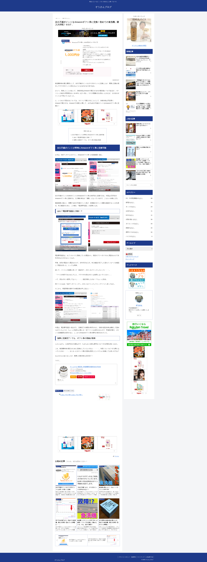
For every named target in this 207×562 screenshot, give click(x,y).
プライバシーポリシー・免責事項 (127, 557)
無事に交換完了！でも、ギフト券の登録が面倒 (87, 140)
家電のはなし (60, 390)
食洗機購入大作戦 (70, 390)
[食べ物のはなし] (137, 273)
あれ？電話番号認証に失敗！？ (83, 137)
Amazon (73, 376)
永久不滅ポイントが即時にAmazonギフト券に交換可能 (88, 134)
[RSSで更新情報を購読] (140, 315)
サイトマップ (129, 259)
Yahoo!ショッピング (89, 376)
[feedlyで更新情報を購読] (138, 315)
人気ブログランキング (131, 256)
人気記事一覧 (149, 557)
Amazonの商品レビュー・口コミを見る (81, 372)
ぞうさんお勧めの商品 (139, 45)
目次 (85, 131)
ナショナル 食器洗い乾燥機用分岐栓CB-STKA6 (85, 367)
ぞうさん (139, 305)
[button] (151, 185)
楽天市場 (80, 376)
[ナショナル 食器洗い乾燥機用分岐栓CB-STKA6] (62, 372)
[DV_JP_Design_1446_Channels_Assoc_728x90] (87, 33)
